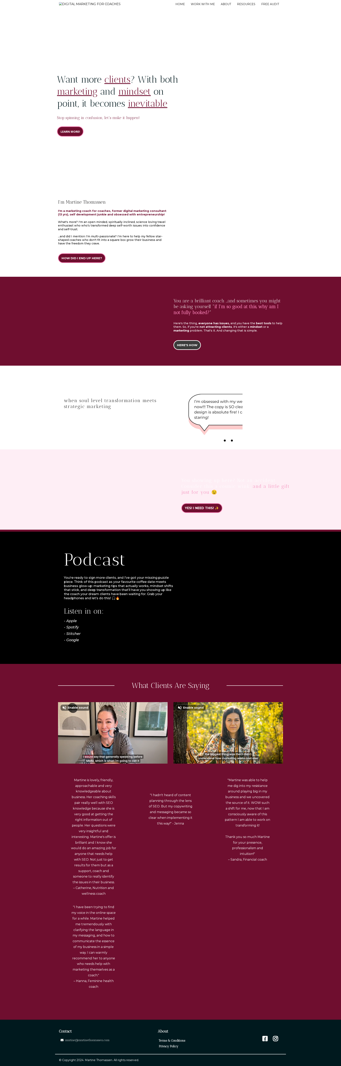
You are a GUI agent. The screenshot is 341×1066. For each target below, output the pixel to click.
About (226, 4)
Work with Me (203, 4)
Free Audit (270, 4)
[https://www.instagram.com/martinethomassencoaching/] (275, 1038)
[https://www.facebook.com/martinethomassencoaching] (265, 1038)
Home (180, 4)
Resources (246, 4)
